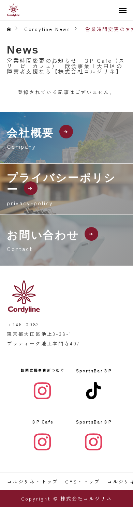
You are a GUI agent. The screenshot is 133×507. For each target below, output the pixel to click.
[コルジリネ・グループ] (13, 10)
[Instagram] (42, 391)
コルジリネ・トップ (32, 481)
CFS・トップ (82, 481)
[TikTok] (94, 391)
